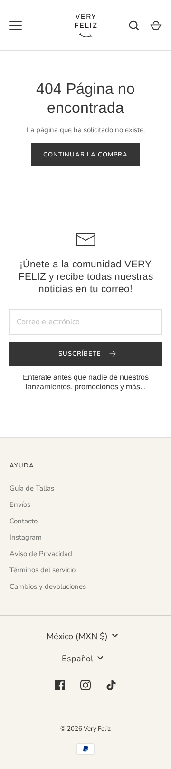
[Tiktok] (111, 685)
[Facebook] (59, 685)
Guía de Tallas (32, 488)
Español (77, 658)
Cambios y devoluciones (48, 586)
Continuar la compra (85, 154)
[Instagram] (85, 685)
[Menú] (15, 25)
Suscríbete (81, 353)
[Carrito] (155, 25)
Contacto (24, 521)
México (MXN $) (77, 636)
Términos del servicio (43, 570)
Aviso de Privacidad (41, 553)
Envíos (20, 504)
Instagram (26, 537)
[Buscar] (134, 25)
